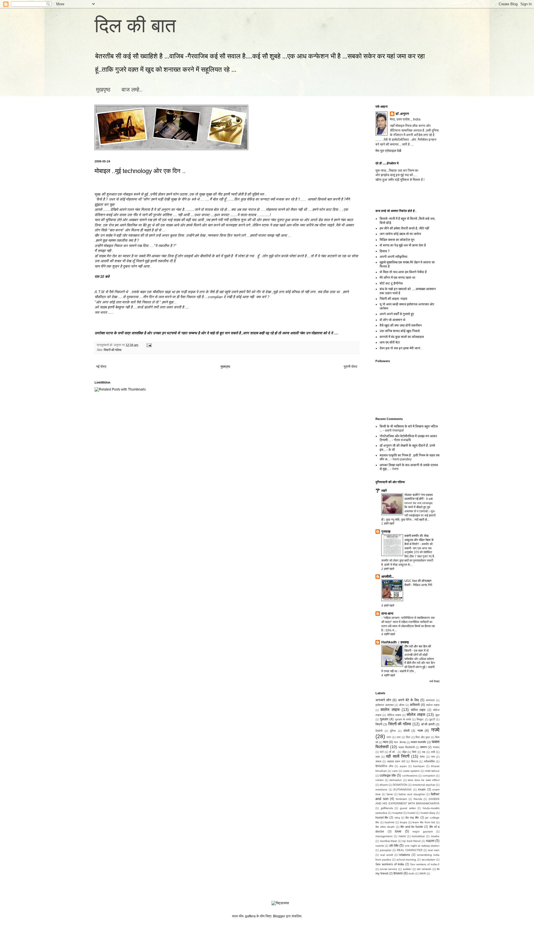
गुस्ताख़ (385, 531)
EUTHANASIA (403, 789)
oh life (394, 845)
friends (418, 798)
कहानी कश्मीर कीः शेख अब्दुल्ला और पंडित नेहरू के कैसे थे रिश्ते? (419, 540)
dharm (384, 784)
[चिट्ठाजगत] (280, 903)
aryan (403, 766)
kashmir (389, 822)
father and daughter (412, 794)
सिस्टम (414, 761)
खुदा (437, 714)
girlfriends (387, 808)
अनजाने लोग (383, 700)
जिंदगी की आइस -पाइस (393, 299)
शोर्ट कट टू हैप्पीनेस (391, 283)
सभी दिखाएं (434, 681)
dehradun (395, 780)
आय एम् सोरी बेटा (390, 342)
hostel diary (428, 812)
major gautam (422, 831)
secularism (428, 859)
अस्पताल (430, 700)
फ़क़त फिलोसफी (407, 747)
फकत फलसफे (418, 742)
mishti (402, 836)
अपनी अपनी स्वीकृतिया (393, 257)
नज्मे (435, 730)
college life (388, 775)
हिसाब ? (385, 251)
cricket (379, 780)
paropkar (385, 850)
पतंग (389, 737)
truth (411, 873)
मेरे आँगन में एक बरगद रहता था (397, 278)
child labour (432, 770)
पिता (408, 737)
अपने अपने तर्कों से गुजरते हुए (397, 314)
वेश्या (422, 756)
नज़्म (420, 731)
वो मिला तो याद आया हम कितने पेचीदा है (403, 272)
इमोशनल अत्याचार (384, 704)
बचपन (423, 747)
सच (433, 756)
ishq (397, 817)
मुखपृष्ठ (103, 89)
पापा (398, 737)
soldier (407, 869)
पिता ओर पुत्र (423, 737)
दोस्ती (406, 730)
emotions (381, 789)
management (383, 836)
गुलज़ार (384, 719)
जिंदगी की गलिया (112, 350)
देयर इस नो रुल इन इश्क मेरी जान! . (401, 348)
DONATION (400, 784)
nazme (379, 845)
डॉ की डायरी (428, 724)
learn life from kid (423, 822)
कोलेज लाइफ (416, 714)
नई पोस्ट (101, 367)
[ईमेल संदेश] (148, 345)
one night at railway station (422, 845)
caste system (411, 770)
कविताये (415, 705)
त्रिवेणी (378, 730)
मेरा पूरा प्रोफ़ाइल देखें (388, 151)
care (395, 770)
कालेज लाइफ (432, 704)
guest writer (408, 808)
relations (404, 854)
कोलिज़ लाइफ (394, 714)
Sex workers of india (389, 864)
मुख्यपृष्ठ (225, 367)
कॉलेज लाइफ (418, 709)
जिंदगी (378, 724)
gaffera (250, 916)
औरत (401, 704)
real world (386, 854)
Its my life (412, 817)
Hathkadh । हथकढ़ (395, 642)
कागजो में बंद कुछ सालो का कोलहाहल (402, 337)
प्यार (385, 742)
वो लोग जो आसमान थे (392, 320)
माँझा (404, 751)
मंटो (382, 751)
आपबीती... (387, 577)
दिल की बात (135, 25)
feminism (401, 798)
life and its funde (411, 826)
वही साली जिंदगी (397, 756)
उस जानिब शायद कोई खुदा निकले (400, 331)
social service (388, 869)
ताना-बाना (387, 613)
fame (390, 794)
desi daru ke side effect (423, 780)
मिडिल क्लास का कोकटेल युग (397, 240)
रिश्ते (414, 751)
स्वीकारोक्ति (429, 761)
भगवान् (436, 747)
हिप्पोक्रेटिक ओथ (384, 766)
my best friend (411, 840)
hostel (411, 812)
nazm (430, 841)
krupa (403, 822)
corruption (428, 775)
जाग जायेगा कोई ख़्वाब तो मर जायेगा (400, 234)
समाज (378, 761)
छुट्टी (432, 719)
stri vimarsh (424, 869)
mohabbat (418, 836)
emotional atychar (423, 784)
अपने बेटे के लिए (408, 700)
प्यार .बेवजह (400, 742)
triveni (398, 873)
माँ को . (393, 751)
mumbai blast (388, 840)
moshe (435, 836)
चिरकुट (420, 719)
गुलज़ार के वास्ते (403, 719)
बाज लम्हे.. (132, 89)
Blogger (279, 916)
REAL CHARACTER (410, 850)
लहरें (384, 491)
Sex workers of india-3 (424, 864)
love (398, 831)
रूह (423, 751)
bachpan (419, 766)
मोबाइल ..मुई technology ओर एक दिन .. (140, 170)
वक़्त (377, 756)
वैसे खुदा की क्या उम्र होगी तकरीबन (401, 325)
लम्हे (433, 751)
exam (422, 789)
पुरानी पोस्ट (350, 367)
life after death (385, 826)
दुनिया (393, 730)
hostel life (381, 817)
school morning (406, 859)
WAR (422, 873)
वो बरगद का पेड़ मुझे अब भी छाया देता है (403, 245)
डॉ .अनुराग (402, 114)
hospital (397, 812)
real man (433, 850)
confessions (409, 775)
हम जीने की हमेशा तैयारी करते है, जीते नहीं (404, 228)
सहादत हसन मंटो (396, 761)
